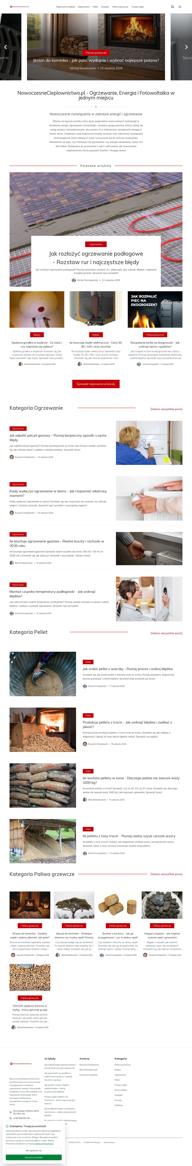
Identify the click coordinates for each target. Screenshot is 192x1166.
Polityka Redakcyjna (92, 1142)
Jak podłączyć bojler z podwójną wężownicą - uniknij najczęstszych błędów (60, 1112)
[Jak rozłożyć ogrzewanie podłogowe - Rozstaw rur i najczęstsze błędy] (96, 229)
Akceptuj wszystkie (33, 1157)
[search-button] (172, 6)
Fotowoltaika (121, 1090)
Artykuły (50, 1058)
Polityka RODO (74, 1142)
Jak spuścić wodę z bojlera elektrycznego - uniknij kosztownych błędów (57, 1088)
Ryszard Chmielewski (89, 1064)
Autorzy (85, 1058)
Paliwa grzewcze (120, 6)
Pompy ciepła (138, 6)
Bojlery (36, 334)
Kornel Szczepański (88, 1075)
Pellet (95, 6)
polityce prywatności (44, 1143)
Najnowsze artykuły (66, 6)
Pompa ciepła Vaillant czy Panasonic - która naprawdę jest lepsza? (60, 1100)
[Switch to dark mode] (179, 6)
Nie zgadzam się (33, 1150)
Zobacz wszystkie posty (166, 409)
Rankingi (119, 1105)
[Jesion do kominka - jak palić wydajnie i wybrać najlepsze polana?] (96, 47)
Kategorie (121, 1058)
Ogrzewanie (83, 6)
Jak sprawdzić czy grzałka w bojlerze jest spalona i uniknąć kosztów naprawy (58, 1076)
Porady (118, 1100)
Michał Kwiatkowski (88, 1069)
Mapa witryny (109, 1142)
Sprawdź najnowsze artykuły (96, 384)
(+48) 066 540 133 (21, 1118)
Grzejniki (105, 6)
